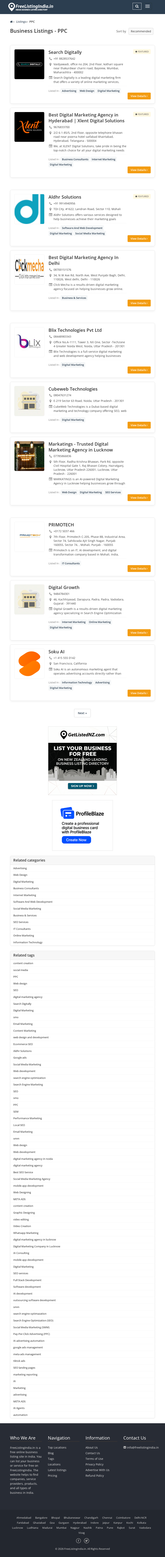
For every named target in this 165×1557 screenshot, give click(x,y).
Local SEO (19, 1125)
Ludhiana (32, 1527)
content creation (23, 963)
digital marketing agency (27, 997)
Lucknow (17, 1527)
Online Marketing (100, 622)
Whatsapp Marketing (25, 1233)
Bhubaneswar (72, 1517)
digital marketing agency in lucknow (34, 1239)
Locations (54, 1464)
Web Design (87, 91)
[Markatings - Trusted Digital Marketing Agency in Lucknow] (29, 456)
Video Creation (22, 1226)
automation (20, 1415)
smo (16, 1017)
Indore (95, 1522)
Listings (21, 21)
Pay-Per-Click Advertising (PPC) (31, 1334)
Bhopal (55, 1517)
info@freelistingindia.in (143, 1447)
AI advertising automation (28, 1341)
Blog (51, 1453)
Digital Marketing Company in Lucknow (36, 1246)
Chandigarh (91, 1517)
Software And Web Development (82, 228)
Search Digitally (22, 1004)
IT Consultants (71, 563)
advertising (20, 1394)
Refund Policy (95, 1475)
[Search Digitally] (29, 64)
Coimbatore (123, 1517)
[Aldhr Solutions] (29, 209)
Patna (99, 1527)
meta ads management (27, 1354)
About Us (92, 1447)
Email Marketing (23, 1024)
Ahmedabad (23, 1517)
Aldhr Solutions (22, 1051)
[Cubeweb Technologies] (29, 401)
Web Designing (22, 1192)
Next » (82, 713)
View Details (139, 96)
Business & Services (74, 298)
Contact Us (93, 1453)
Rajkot (121, 1527)
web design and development (31, 1037)
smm (16, 1138)
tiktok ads (19, 1361)
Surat (132, 1527)
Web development (24, 1071)
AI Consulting (21, 1253)
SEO (15, 990)
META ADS (19, 1199)
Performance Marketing (27, 1118)
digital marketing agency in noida (33, 1159)
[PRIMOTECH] (29, 537)
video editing (21, 1219)
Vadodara (145, 1527)
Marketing (19, 1388)
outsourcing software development (34, 1300)
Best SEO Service (23, 1172)
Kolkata (141, 1522)
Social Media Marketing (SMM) (31, 1327)
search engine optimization (29, 1078)
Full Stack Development (27, 1280)
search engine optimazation (29, 1313)
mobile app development (28, 1185)
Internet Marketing (103, 159)
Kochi (129, 1522)
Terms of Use (94, 1459)
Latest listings (57, 1470)
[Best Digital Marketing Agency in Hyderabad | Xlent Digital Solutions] (29, 127)
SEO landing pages (24, 1367)
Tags (51, 1459)
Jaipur (106, 1522)
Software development (27, 1286)
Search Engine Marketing (28, 1084)
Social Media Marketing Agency (31, 1179)
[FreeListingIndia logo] (31, 7)
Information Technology (77, 682)
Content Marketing (24, 1030)
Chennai (107, 1517)
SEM (16, 1111)
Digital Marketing (109, 91)
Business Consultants (75, 159)
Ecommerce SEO (23, 1044)
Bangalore (41, 1517)
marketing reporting (25, 1374)
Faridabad (23, 1522)
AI (14, 1381)
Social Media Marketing (90, 233)
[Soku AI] (29, 664)
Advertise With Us (97, 1470)
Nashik (88, 1527)
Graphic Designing (24, 1212)
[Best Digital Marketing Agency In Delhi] (29, 269)
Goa (52, 1522)
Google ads (20, 1057)
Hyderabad (80, 1522)
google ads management (28, 1347)
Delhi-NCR (140, 1517)
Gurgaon (64, 1522)
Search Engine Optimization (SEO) (33, 1320)
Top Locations (57, 1447)
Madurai (47, 1527)
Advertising (69, 91)
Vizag (81, 1533)
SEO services (20, 1273)
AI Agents (19, 1408)
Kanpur (117, 1522)
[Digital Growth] (29, 599)
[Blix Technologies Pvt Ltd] (29, 342)
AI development (22, 1293)
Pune (110, 1527)
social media (20, 970)
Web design (20, 983)
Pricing (52, 1475)
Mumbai (61, 1527)
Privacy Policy (94, 1464)
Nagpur (74, 1527)
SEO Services (113, 492)
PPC (15, 976)
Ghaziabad (39, 1522)
